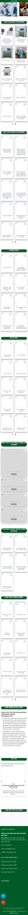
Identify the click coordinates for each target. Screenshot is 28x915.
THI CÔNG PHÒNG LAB (14, 501)
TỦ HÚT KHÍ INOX (21, 355)
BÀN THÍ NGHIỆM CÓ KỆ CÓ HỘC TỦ (7, 236)
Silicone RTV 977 (21, 653)
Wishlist (20, 909)
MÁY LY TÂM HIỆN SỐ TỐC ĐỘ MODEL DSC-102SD (21, 117)
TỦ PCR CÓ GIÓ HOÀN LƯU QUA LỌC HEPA (21, 40)
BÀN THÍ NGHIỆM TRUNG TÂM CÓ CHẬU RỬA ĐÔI (7, 151)
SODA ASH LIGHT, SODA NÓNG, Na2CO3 (21, 634)
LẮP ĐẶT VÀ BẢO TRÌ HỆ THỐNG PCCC (7, 549)
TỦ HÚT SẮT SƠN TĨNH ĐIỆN (7, 355)
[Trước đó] (13, 124)
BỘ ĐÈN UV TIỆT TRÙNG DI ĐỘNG (21, 61)
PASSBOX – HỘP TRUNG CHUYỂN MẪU (7, 289)
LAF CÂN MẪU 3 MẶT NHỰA (7, 308)
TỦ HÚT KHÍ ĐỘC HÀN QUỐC (21, 391)
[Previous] (2, 781)
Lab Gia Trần (13, 911)
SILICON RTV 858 (7, 671)
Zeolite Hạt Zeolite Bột (7, 615)
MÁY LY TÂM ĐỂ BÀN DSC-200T (7, 79)
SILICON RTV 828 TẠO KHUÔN (21, 672)
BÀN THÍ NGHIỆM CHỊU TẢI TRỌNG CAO (7, 173)
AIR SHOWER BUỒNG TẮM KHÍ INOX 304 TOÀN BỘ (21, 269)
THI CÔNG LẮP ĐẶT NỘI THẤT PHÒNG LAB (14, 486)
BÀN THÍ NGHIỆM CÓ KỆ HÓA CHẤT (21, 236)
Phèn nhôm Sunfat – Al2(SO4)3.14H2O (21, 691)
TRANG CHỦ (5, 907)
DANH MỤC (11, 907)
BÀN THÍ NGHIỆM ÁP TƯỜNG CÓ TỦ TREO (21, 217)
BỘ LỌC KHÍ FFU (7, 267)
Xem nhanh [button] (14, 474)
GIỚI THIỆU (17, 907)
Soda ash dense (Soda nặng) (7, 653)
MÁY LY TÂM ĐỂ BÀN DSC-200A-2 (7, 98)
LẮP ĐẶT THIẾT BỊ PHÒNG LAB (14, 471)
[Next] (25, 781)
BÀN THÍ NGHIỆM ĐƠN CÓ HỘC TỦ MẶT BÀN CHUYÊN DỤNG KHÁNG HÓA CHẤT (7, 196)
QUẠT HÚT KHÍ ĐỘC (21, 373)
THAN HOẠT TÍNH (21, 614)
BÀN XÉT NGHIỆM (7, 215)
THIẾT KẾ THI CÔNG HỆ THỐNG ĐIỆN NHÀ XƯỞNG (21, 568)
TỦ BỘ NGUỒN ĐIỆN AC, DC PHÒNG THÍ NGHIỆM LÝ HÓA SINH (21, 195)
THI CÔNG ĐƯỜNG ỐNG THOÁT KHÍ (7, 587)
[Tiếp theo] (15, 124)
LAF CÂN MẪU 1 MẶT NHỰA (21, 308)
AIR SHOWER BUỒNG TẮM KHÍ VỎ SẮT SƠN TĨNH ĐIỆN (21, 327)
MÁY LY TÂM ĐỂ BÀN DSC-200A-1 (21, 79)
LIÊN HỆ (8, 909)
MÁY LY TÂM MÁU (21, 97)
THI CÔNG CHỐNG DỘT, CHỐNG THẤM (21, 549)
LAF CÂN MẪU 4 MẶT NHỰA (21, 288)
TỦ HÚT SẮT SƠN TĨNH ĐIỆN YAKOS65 (7, 428)
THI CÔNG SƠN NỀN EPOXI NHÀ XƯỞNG (7, 567)
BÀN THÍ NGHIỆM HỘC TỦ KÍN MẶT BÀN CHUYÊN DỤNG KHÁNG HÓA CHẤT (21, 174)
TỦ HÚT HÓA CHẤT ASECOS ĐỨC (21, 428)
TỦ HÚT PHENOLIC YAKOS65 (21, 410)
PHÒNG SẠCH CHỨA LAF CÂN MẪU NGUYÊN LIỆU (7, 327)
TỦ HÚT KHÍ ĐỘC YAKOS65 (7, 410)
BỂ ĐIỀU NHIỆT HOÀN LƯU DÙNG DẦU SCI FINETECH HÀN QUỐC (7, 41)
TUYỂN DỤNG (13, 909)
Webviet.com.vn (14, 913)
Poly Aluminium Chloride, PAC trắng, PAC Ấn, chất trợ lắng (7, 692)
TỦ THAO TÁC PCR (7, 60)
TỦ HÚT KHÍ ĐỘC (7, 373)
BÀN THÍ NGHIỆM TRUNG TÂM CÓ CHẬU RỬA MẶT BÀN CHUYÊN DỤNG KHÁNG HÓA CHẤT (21, 152)
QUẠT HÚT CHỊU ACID (7, 391)
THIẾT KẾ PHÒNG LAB (14, 516)
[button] (26, 4)
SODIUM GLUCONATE (7, 634)
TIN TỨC (23, 907)
